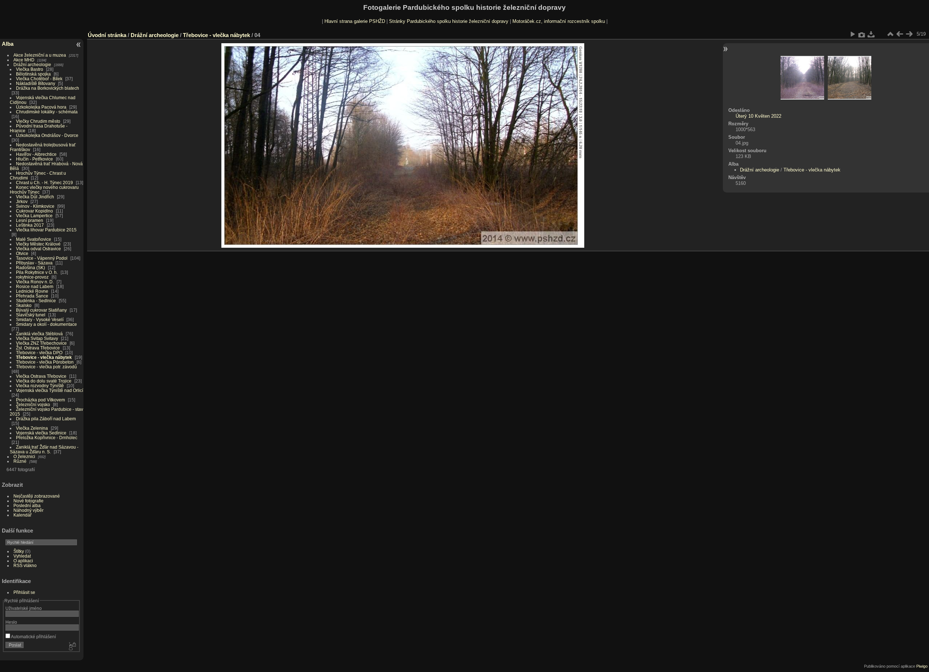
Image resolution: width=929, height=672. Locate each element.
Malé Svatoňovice (33, 239)
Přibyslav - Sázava (34, 262)
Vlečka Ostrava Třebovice (41, 376)
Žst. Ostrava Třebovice (38, 347)
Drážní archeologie (32, 64)
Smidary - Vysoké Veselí (40, 319)
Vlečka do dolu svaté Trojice (43, 380)
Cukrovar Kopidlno (34, 211)
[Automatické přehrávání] (852, 34)
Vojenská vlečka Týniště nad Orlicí (49, 390)
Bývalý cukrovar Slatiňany (41, 310)
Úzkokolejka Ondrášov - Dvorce (47, 135)
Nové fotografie (28, 500)
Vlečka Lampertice (34, 215)
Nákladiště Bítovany (35, 83)
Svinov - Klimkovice (35, 206)
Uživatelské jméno (23, 608)
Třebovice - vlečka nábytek (44, 357)
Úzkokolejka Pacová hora (41, 107)
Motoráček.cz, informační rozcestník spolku (558, 21)
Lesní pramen (29, 220)
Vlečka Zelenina (32, 428)
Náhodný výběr (28, 510)
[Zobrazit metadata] (862, 34)
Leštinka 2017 (30, 225)
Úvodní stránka (107, 35)
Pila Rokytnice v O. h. (37, 272)
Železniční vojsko (33, 404)
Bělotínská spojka (33, 74)
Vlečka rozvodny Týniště (40, 385)
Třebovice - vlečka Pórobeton (45, 362)
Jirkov (22, 201)
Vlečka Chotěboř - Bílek (39, 78)
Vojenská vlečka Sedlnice (41, 432)
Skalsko (24, 305)
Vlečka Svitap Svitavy (37, 338)
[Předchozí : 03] (899, 34)
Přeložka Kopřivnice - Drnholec (46, 437)
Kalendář (22, 515)
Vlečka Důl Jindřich (35, 196)
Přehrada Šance (32, 296)
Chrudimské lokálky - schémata (47, 111)
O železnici (24, 456)
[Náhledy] (890, 34)
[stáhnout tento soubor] (871, 34)
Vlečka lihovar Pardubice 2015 (46, 229)
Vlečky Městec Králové (38, 244)
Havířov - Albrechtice (36, 154)
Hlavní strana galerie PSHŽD (354, 21)
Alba (7, 44)
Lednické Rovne (32, 291)
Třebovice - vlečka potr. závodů (46, 366)
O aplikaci (23, 560)
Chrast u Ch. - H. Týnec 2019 (44, 182)
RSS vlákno (25, 565)
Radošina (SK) (30, 267)
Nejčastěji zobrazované (36, 496)
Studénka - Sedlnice (36, 300)
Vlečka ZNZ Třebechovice (41, 343)
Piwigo (922, 666)
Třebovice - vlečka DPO (39, 352)
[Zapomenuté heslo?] (72, 646)
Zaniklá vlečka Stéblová (39, 333)
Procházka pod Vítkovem (40, 399)
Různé (19, 461)
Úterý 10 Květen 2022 (758, 116)
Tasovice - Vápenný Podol (41, 258)
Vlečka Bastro (29, 69)
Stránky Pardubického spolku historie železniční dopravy (448, 21)
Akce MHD (23, 59)
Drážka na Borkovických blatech (47, 88)
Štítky (18, 551)
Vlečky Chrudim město (38, 121)
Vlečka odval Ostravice (38, 248)
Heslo (11, 622)
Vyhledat (22, 556)
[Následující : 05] (909, 34)
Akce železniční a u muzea (39, 55)
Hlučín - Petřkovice (34, 159)
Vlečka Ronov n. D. (35, 281)
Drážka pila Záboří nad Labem (46, 418)
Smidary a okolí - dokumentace (46, 324)
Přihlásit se (24, 592)
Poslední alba (27, 505)
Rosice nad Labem (34, 286)
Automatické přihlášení (33, 636)
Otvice (22, 253)
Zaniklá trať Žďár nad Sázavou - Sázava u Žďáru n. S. (44, 449)
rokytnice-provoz (32, 277)
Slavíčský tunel (30, 314)
